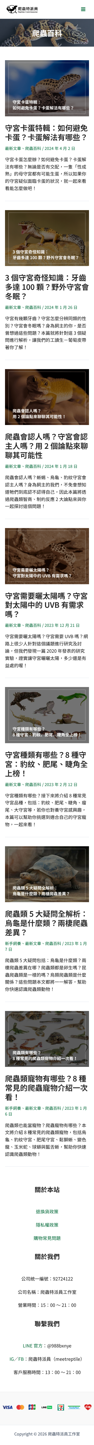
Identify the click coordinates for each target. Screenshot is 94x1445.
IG (12, 1358)
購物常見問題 (47, 1238)
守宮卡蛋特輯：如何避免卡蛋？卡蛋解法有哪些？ (46, 132)
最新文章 (13, 148)
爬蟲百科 (33, 148)
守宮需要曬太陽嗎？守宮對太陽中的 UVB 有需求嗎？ (46, 605)
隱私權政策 (47, 1224)
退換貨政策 (47, 1211)
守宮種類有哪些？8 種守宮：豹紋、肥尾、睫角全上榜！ (46, 764)
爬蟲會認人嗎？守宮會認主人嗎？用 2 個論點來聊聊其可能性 (46, 445)
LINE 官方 (33, 1345)
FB (21, 1358)
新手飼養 (13, 943)
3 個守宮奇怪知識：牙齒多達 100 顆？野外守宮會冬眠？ (47, 286)
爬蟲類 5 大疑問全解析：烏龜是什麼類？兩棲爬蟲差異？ (46, 923)
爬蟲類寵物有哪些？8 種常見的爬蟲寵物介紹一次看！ (46, 1087)
